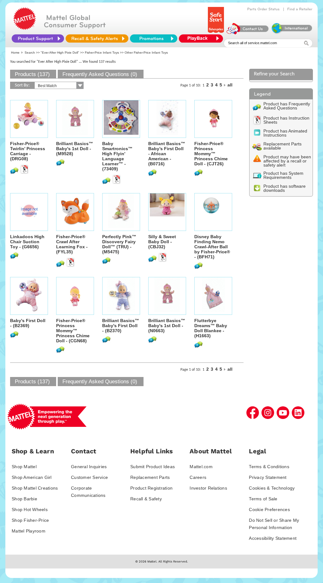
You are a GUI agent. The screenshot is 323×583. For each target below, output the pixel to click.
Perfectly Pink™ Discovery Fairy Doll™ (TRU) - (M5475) (119, 244)
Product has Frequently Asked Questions (286, 105)
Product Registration (151, 488)
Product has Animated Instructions (285, 133)
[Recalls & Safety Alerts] (97, 38)
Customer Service (89, 477)
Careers (198, 477)
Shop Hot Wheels (30, 509)
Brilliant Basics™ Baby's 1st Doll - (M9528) (74, 148)
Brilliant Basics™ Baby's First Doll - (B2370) (120, 325)
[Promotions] (153, 38)
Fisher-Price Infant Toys (102, 52)
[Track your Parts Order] (263, 9)
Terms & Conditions (269, 466)
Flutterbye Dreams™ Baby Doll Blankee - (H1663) (210, 328)
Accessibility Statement (273, 538)
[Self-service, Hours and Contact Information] (247, 32)
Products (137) (32, 74)
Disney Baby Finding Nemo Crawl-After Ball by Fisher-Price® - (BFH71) (212, 246)
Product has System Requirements (283, 175)
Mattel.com (201, 466)
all (229, 84)
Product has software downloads (284, 188)
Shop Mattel (24, 466)
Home (15, 52)
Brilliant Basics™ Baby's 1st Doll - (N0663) (166, 325)
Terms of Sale (263, 498)
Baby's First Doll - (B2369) (27, 323)
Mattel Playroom (28, 530)
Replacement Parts (150, 477)
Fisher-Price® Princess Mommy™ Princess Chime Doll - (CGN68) (73, 330)
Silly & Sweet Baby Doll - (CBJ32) (162, 241)
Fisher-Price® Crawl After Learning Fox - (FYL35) (72, 244)
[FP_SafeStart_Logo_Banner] (216, 32)
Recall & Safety (146, 498)
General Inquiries (89, 466)
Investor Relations (208, 488)
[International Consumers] (291, 32)
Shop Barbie (24, 498)
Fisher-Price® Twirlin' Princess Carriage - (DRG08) (27, 151)
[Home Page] (24, 28)
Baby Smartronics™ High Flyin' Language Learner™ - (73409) (117, 156)
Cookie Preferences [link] (269, 509)
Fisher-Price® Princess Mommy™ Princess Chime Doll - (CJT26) (211, 153)
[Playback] (202, 38)
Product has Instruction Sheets (286, 120)
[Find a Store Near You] (300, 9)
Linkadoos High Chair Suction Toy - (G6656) (27, 241)
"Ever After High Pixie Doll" (60, 52)
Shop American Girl (32, 477)
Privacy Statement (267, 477)
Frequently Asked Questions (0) (99, 74)
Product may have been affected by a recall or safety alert (287, 161)
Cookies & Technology (272, 488)
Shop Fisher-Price (30, 520)
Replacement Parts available (282, 145)
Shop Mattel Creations (35, 488)
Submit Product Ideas (152, 466)
